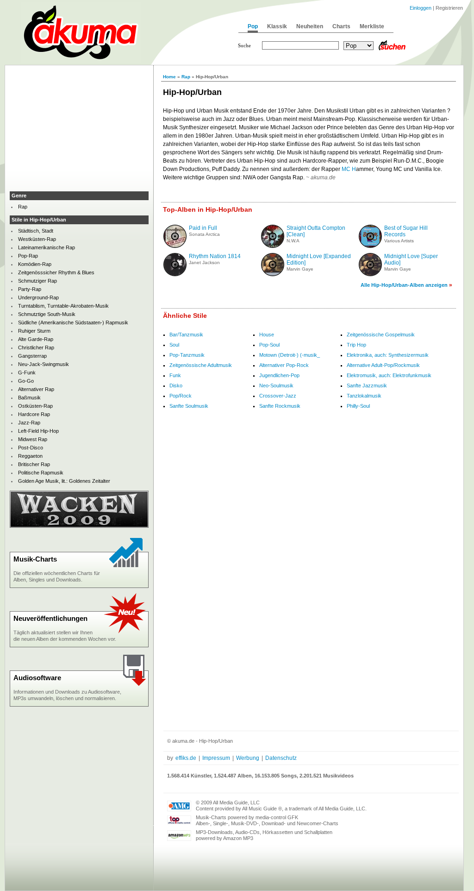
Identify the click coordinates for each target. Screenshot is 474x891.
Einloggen (420, 8)
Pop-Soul (269, 345)
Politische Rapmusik (40, 472)
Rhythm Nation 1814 (215, 256)
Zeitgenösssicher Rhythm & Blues (56, 272)
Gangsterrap (32, 356)
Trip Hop (356, 345)
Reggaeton (30, 456)
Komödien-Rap (34, 264)
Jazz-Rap (29, 422)
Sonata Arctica (204, 234)
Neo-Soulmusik (276, 385)
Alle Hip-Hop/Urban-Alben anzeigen (404, 285)
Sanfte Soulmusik (188, 406)
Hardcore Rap (34, 414)
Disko (175, 385)
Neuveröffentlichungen (50, 618)
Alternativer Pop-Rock (284, 365)
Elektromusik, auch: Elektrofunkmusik (389, 375)
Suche (244, 45)
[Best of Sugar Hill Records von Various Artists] (370, 246)
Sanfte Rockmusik (279, 406)
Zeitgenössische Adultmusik (200, 365)
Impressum (216, 758)
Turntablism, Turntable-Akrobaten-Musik (63, 306)
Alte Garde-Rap (35, 339)
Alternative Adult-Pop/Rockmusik (383, 365)
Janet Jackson (204, 262)
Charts (341, 26)
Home (169, 76)
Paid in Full (203, 228)
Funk (175, 375)
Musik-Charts (35, 559)
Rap (185, 76)
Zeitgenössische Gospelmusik (381, 334)
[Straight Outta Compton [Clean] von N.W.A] (272, 246)
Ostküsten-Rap (35, 406)
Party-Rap (29, 289)
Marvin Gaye (300, 269)
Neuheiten (309, 26)
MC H (349, 169)
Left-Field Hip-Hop (38, 431)
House (266, 334)
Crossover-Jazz (277, 395)
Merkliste (372, 26)
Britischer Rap (34, 464)
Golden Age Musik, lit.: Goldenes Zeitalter (64, 481)
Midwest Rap (32, 439)
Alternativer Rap (36, 389)
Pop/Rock (180, 395)
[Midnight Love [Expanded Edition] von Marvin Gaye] (272, 274)
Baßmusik (29, 397)
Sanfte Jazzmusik (367, 385)
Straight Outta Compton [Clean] (316, 231)
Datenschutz (281, 758)
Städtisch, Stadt (35, 231)
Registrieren (449, 8)
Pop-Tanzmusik (187, 355)
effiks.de (185, 758)
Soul (174, 345)
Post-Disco (30, 447)
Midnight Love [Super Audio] (411, 259)
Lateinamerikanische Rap (46, 247)
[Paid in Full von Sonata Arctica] (175, 246)
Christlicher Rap (36, 347)
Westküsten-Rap (37, 239)
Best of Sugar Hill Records (406, 231)
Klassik (277, 26)
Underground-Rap (38, 297)
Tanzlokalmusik (364, 395)
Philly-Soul (358, 406)
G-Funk (27, 372)
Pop (253, 26)
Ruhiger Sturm (34, 331)
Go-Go (26, 381)
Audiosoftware (37, 678)
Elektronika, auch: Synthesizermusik (388, 355)
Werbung (247, 758)
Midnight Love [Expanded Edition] (319, 259)
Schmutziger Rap (37, 281)
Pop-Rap (28, 256)
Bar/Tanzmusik (186, 334)
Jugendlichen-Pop (279, 375)
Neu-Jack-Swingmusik (43, 364)
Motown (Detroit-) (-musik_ (289, 355)
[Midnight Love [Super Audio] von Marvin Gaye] (370, 274)
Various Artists (399, 240)
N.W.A (293, 240)
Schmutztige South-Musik (46, 314)
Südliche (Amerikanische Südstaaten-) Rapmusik (73, 322)
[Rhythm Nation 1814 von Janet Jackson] (175, 274)
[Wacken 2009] (79, 526)
